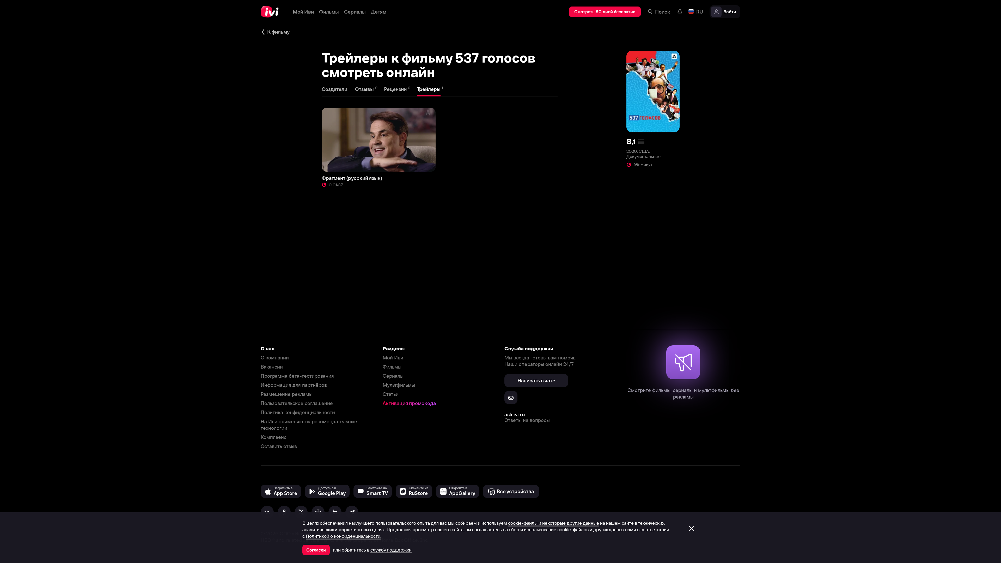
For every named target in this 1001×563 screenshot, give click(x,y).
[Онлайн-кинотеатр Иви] (271, 12)
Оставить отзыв (279, 446)
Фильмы (392, 367)
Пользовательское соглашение (297, 403)
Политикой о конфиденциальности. (343, 536)
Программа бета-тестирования (297, 376)
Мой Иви (393, 357)
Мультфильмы (399, 385)
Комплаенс (273, 437)
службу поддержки (391, 550)
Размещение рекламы (287, 394)
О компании (275, 357)
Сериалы (393, 376)
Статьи (391, 394)
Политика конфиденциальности (298, 412)
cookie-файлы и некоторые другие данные (553, 523)
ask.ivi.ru (514, 414)
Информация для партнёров (294, 385)
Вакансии (272, 367)
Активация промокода (409, 403)
